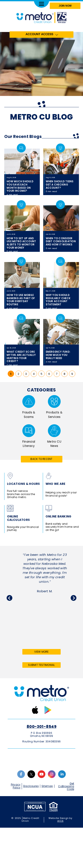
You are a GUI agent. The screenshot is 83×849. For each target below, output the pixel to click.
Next (73, 598)
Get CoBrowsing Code (66, 786)
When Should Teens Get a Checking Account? (60, 184)
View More (46, 652)
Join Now (65, 5)
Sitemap (47, 786)
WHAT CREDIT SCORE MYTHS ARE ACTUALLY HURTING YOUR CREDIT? (21, 356)
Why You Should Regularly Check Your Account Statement (58, 299)
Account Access (39, 34)
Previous (9, 598)
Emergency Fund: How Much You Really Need (58, 355)
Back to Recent (41, 459)
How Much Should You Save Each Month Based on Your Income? (20, 186)
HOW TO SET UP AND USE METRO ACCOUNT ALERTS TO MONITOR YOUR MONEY (21, 243)
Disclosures (31, 786)
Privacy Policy (16, 786)
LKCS (60, 821)
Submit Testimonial (41, 665)
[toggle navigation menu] (41, 4)
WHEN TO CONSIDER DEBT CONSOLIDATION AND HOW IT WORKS (61, 241)
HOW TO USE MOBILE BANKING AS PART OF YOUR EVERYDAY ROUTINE (21, 299)
